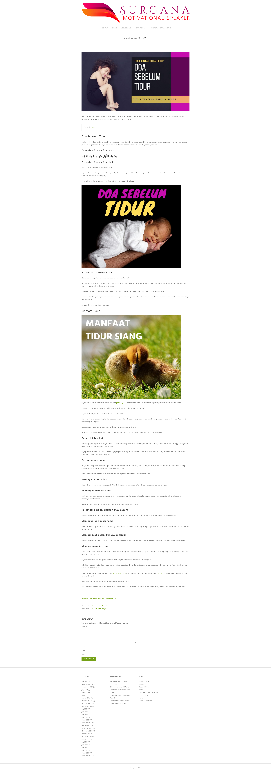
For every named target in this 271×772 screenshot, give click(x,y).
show (93, 127)
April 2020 (85, 717)
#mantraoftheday (90, 598)
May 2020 (85, 714)
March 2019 (86, 753)
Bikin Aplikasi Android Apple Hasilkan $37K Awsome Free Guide (120, 689)
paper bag (119, 403)
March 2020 (86, 720)
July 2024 (85, 690)
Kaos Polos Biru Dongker (98, 609)
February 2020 (86, 723)
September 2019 (87, 736)
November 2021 (87, 701)
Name (84, 646)
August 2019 (86, 739)
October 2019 (86, 734)
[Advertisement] (178, 707)
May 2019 (85, 747)
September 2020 (87, 706)
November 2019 (87, 731)
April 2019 (85, 750)
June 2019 (85, 745)
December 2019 (87, 728)
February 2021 (86, 703)
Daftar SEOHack (141, 28)
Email (84, 650)
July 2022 (85, 695)
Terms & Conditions (145, 701)
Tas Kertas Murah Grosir (118, 681)
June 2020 (85, 712)
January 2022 (86, 698)
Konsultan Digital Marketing (161, 28)
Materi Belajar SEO (119, 573)
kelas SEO (161, 573)
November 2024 (87, 684)
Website (84, 654)
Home (141, 690)
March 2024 (86, 692)
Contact (105, 28)
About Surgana (126, 28)
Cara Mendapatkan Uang (100, 606)
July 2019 (85, 742)
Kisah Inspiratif (111, 598)
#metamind (101, 598)
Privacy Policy (143, 695)
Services (114, 28)
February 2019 (86, 756)
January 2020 (86, 725)
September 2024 (87, 687)
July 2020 (85, 709)
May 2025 (85, 681)
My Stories (113, 684)
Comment (85, 627)
